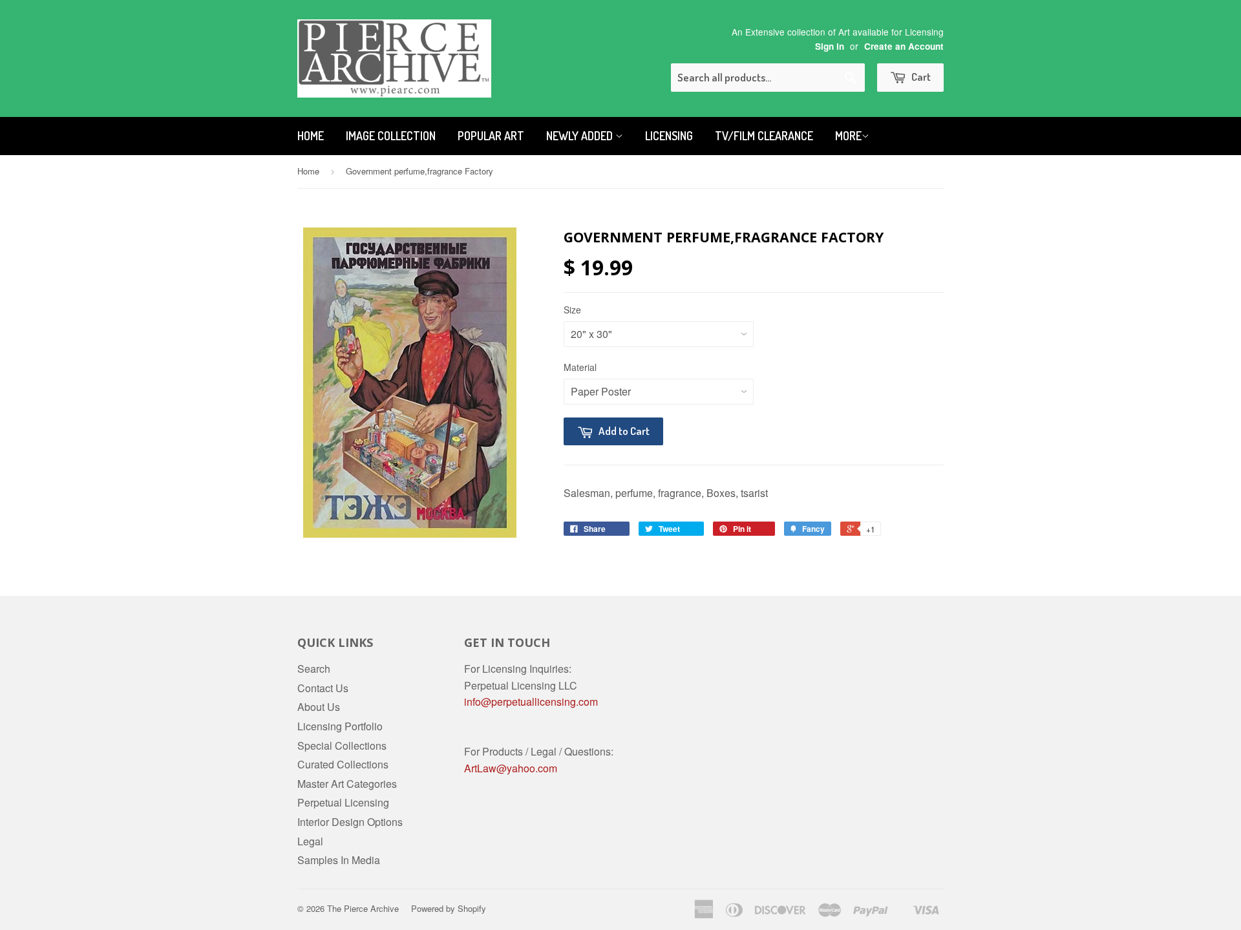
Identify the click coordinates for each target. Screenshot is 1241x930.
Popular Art (491, 136)
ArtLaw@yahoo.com (510, 768)
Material (580, 367)
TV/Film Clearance (764, 136)
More (848, 136)
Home (310, 136)
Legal (310, 841)
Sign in (829, 46)
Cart (920, 76)
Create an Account (904, 46)
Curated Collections (342, 764)
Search (313, 668)
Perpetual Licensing (343, 802)
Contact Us (322, 688)
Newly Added (580, 136)
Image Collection (391, 136)
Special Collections (342, 745)
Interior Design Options (350, 821)
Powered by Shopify (448, 908)
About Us (318, 706)
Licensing (669, 136)
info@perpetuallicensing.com (531, 701)
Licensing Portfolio (340, 726)
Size (572, 309)
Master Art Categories (347, 783)
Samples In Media (338, 859)
